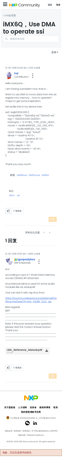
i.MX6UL (45, 175)
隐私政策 (8, 431)
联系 (55, 407)
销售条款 (26, 431)
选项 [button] (53, 52)
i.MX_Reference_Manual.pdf (24, 350)
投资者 (33, 407)
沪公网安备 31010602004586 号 (23, 418)
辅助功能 (21, 435)
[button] (32, 75)
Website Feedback (35, 435)
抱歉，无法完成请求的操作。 (18, 452)
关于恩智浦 (9, 407)
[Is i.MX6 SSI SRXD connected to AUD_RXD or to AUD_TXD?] (44, 232)
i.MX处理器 (10, 15)
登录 (58, 4)
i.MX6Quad (34, 175)
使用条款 (17, 431)
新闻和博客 (44, 407)
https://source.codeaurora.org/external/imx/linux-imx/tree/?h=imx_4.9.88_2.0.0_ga (31, 299)
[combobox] (31, 38)
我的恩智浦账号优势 (31, 411)
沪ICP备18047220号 (47, 418)
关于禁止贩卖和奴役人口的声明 (44, 431)
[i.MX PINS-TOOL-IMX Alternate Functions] (49, 232)
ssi (18, 195)
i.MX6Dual (22, 175)
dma (11, 195)
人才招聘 (22, 407)
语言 (50, 4)
